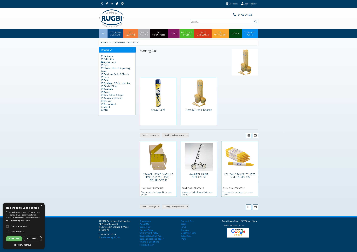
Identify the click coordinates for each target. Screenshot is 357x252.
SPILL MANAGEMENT (220, 33)
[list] (255, 135)
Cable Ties (108, 59)
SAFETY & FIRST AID (144, 33)
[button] (24, 244)
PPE (103, 33)
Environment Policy (149, 232)
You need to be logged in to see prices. (156, 193)
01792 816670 (244, 14)
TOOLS (174, 33)
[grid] (248, 135)
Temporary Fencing (113, 98)
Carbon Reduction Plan (150, 235)
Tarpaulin (108, 88)
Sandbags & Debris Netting (116, 83)
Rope (106, 80)
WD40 (106, 106)
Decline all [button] (32, 238)
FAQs (183, 238)
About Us (144, 223)
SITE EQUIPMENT (131, 33)
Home (103, 42)
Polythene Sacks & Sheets (116, 74)
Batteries (108, 56)
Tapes (106, 92)
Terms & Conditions (149, 241)
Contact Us (145, 226)
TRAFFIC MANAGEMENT (203, 33)
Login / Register (249, 4)
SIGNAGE (235, 33)
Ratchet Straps (110, 86)
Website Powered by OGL (234, 225)
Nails (105, 65)
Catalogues (186, 235)
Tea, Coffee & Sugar (113, 94)
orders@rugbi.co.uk (110, 237)
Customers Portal (250, 33)
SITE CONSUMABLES (158, 33)
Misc (105, 109)
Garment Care (187, 221)
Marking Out (133, 42)
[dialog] (24, 226)
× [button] (41, 206)
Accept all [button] (14, 238)
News (183, 226)
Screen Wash (109, 104)
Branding (185, 229)
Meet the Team (188, 232)
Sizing (183, 223)
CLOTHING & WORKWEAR (115, 33)
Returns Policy (147, 244)
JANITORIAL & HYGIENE (186, 33)
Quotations (233, 4)
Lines (106, 77)
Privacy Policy (146, 229)
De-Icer (107, 100)
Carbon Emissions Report (152, 238)
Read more (25, 220)
